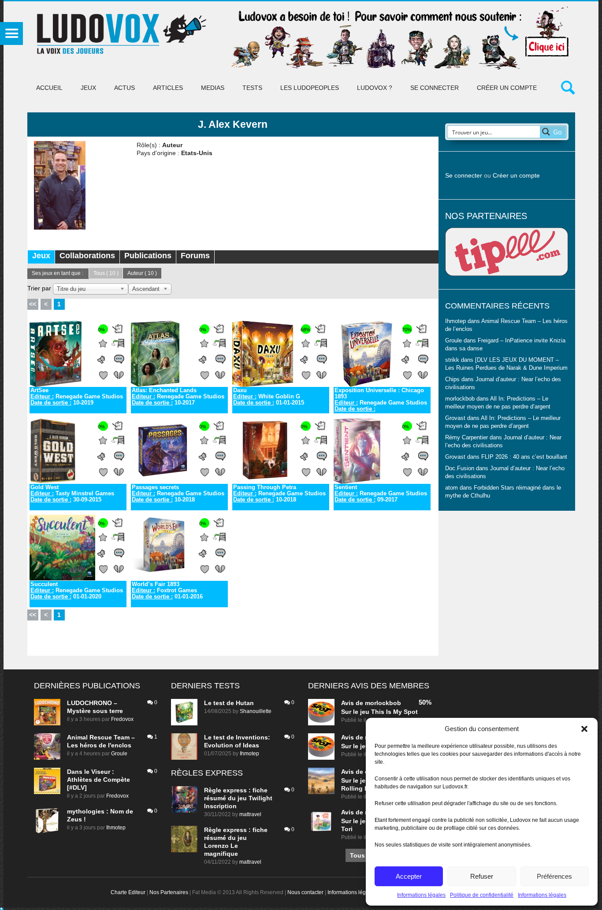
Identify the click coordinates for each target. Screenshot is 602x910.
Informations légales (421, 895)
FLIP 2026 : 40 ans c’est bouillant (524, 457)
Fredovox (122, 719)
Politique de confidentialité (481, 895)
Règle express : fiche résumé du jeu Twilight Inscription (238, 798)
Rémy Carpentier (466, 438)
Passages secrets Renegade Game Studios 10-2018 (178, 493)
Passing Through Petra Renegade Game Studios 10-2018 (279, 493)
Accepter (409, 876)
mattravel (250, 814)
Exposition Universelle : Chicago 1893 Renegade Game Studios (380, 399)
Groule (119, 753)
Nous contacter (305, 892)
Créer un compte (507, 87)
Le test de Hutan (229, 702)
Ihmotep (455, 321)
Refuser (481, 876)
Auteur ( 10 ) (142, 273)
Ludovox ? (374, 87)
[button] (584, 728)
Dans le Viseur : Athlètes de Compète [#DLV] (98, 779)
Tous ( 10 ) (106, 273)
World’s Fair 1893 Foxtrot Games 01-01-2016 (167, 590)
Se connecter (434, 87)
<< (32, 304)
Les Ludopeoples (309, 87)
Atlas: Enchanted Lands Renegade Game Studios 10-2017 (178, 396)
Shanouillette (255, 711)
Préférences (554, 876)
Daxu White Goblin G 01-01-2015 (268, 396)
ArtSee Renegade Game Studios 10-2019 (76, 396)
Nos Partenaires (168, 892)
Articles (168, 87)
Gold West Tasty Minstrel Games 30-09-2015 (72, 493)
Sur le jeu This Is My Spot (379, 711)
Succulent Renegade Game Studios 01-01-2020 (76, 590)
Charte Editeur (128, 892)
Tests (252, 87)
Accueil (49, 87)
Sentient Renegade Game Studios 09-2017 (380, 493)
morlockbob (383, 702)
